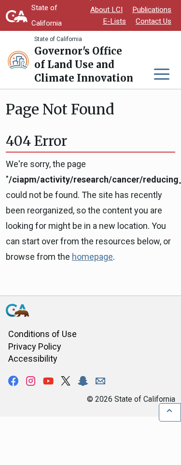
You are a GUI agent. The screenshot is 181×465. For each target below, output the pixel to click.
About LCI (106, 9)
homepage (92, 257)
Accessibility (32, 358)
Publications (151, 9)
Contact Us (153, 21)
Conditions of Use (42, 334)
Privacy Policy (34, 346)
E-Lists (114, 21)
